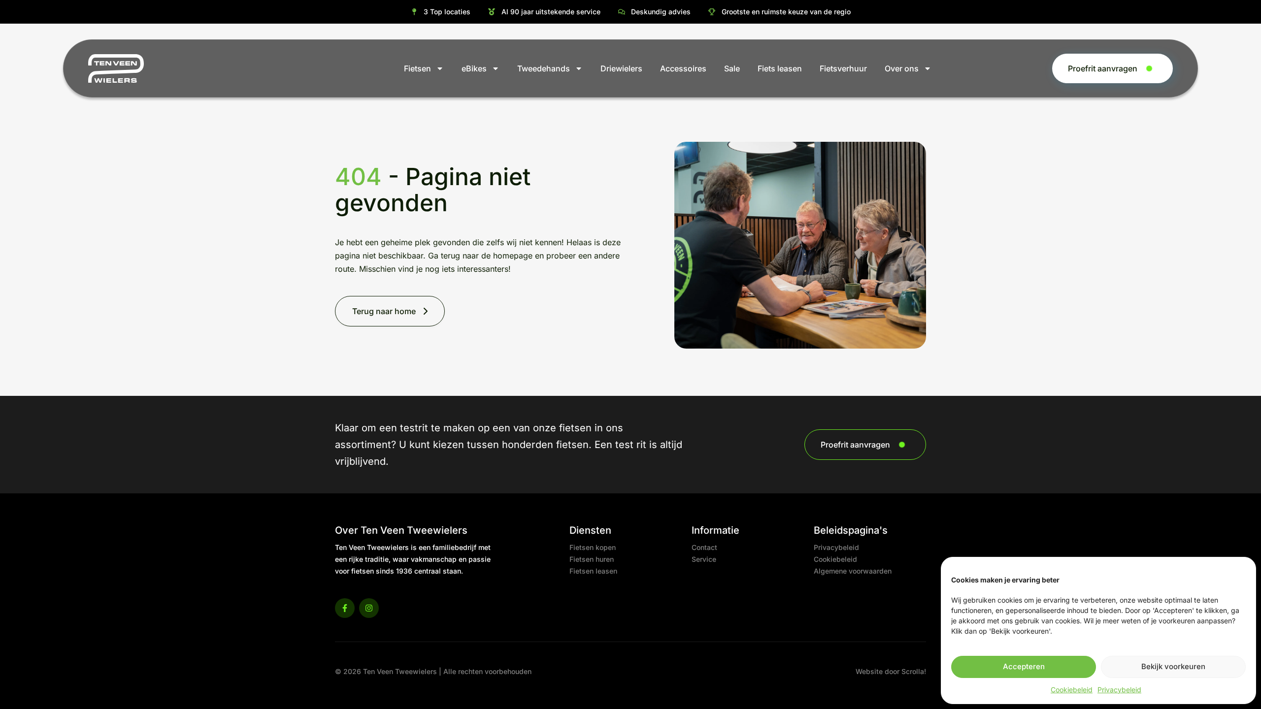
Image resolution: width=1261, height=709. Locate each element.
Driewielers (621, 68)
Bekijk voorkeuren (1173, 666)
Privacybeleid (1119, 689)
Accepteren (1024, 666)
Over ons (902, 68)
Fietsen (417, 68)
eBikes (474, 68)
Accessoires (683, 68)
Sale (732, 68)
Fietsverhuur (843, 68)
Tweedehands (543, 68)
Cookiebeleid (1072, 689)
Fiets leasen (780, 68)
